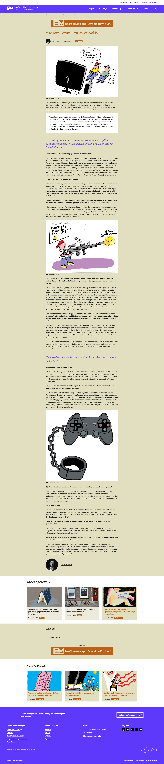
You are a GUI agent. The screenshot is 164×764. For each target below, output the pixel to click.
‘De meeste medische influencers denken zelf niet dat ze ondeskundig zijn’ (43, 694)
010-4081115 (90, 732)
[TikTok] (132, 729)
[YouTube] (136, 729)
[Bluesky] (140, 729)
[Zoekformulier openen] (155, 9)
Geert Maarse (56, 41)
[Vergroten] (116, 222)
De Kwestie (79, 41)
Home (47, 15)
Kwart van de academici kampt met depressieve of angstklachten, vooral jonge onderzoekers (119, 611)
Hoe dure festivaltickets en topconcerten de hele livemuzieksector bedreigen (119, 694)
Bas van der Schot (54, 98)
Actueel (54, 15)
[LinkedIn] (127, 729)
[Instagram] (123, 729)
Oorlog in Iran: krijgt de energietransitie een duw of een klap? (80, 694)
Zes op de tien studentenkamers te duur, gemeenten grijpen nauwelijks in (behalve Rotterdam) (43, 611)
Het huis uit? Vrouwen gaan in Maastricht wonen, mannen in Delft (81, 610)
